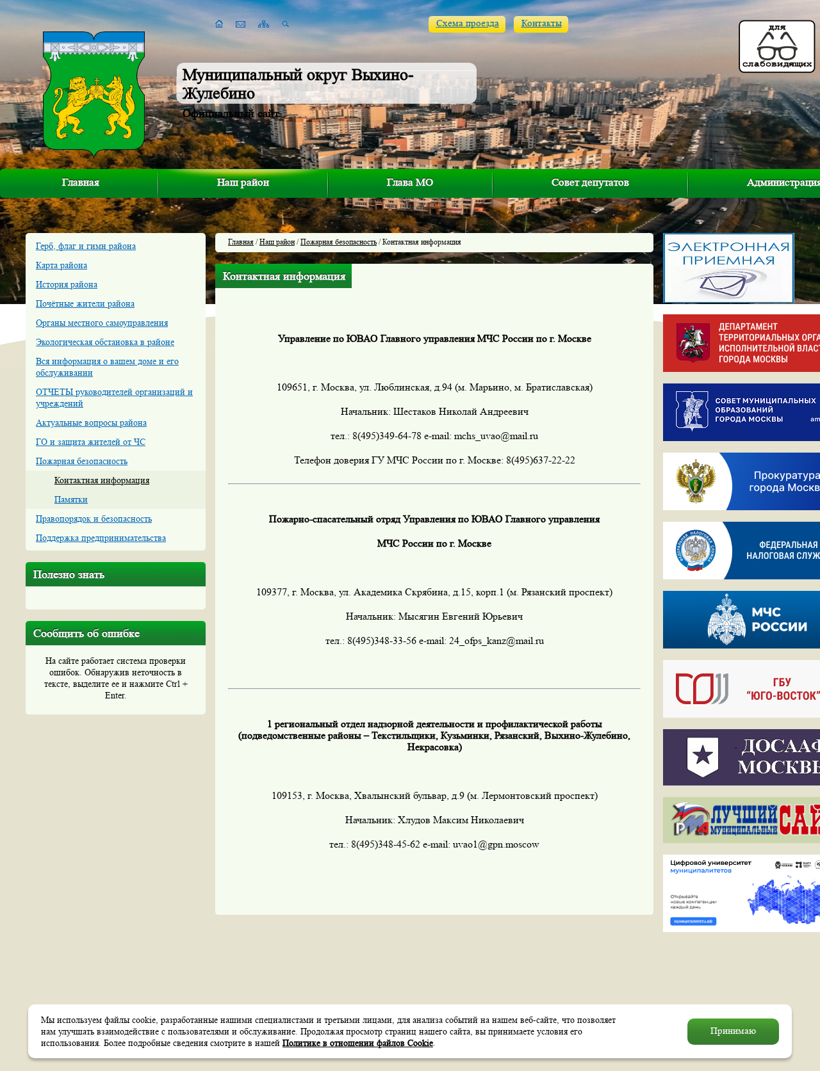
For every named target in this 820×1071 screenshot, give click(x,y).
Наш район (243, 182)
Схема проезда (467, 23)
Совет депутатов (590, 182)
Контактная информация (101, 480)
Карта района (61, 265)
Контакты (541, 23)
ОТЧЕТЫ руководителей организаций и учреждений (114, 397)
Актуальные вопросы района (91, 422)
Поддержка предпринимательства (101, 538)
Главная (80, 182)
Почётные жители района (85, 303)
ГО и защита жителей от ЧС (90, 442)
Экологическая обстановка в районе (105, 342)
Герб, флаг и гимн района (86, 246)
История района (66, 284)
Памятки (71, 499)
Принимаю (733, 1031)
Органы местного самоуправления (102, 323)
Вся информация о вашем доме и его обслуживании (107, 367)
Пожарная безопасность (81, 461)
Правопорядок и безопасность (94, 518)
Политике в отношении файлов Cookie (358, 1043)
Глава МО (410, 182)
